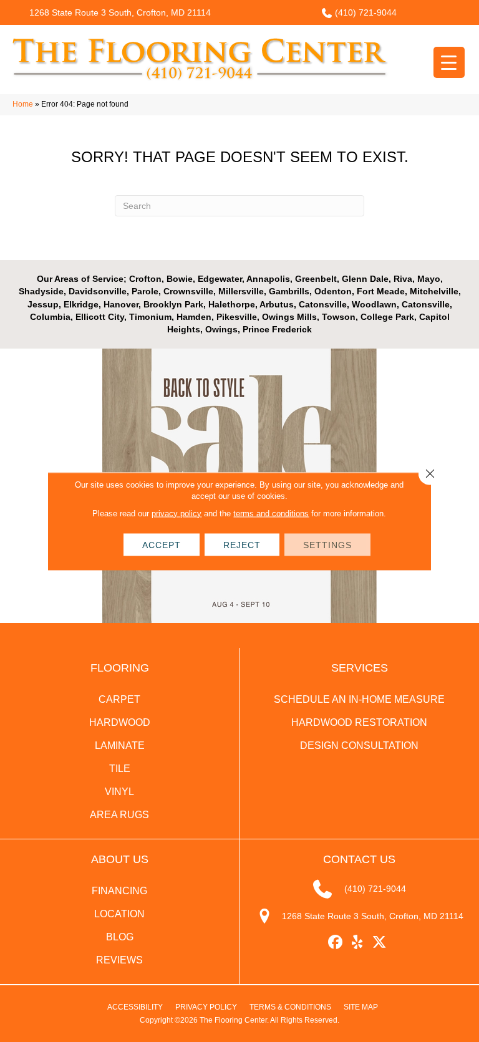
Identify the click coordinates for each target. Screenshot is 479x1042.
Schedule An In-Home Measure (359, 699)
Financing (119, 890)
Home (22, 104)
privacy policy (176, 513)
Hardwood (119, 722)
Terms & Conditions (290, 1007)
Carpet (119, 699)
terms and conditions (271, 513)
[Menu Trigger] (449, 62)
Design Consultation (359, 745)
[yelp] (358, 942)
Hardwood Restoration (359, 722)
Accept (161, 544)
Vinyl (119, 791)
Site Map (361, 1007)
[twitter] (379, 942)
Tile (119, 768)
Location (119, 914)
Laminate (120, 745)
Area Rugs (119, 814)
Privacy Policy (206, 1007)
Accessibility (135, 1007)
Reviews (119, 960)
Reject (242, 544)
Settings (327, 544)
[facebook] (336, 942)
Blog (119, 937)
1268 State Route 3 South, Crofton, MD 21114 (120, 12)
